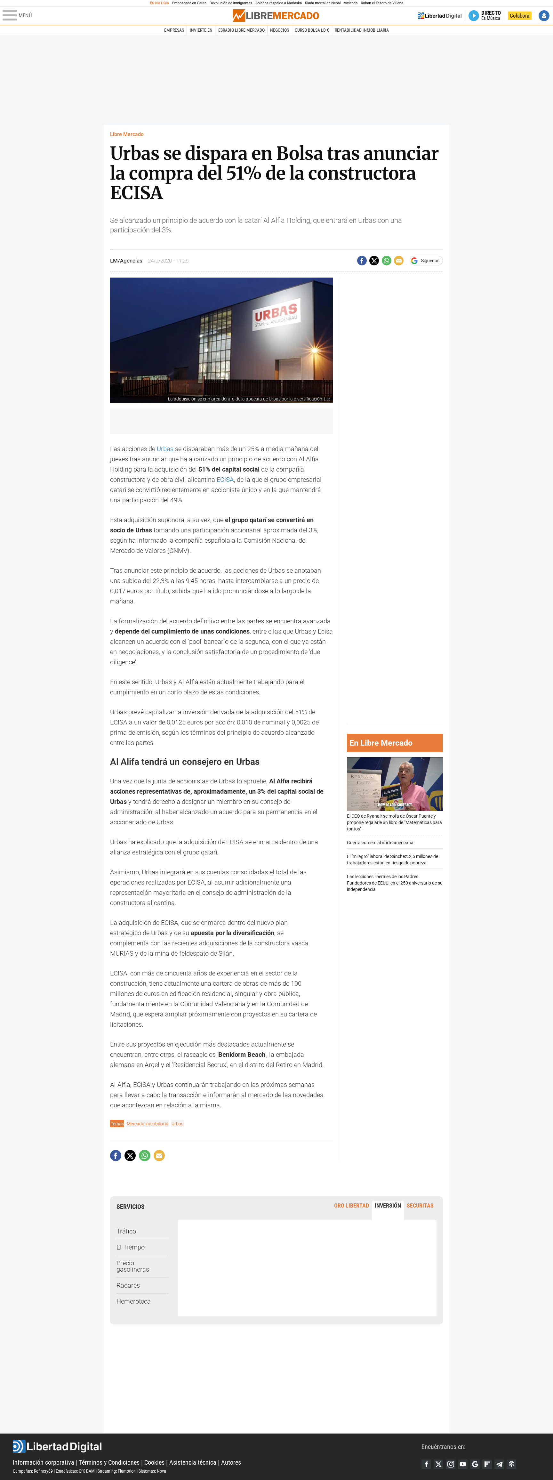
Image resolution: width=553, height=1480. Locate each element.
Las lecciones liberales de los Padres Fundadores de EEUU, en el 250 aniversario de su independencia (395, 883)
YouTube (463, 1464)
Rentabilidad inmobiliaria (362, 30)
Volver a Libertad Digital (439, 15)
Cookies (154, 1462)
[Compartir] (362, 260)
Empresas (174, 30)
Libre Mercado (127, 134)
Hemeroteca (133, 1301)
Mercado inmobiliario (147, 1123)
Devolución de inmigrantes (231, 3)
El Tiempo (130, 1247)
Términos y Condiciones (109, 1462)
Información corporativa (43, 1462)
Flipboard (487, 1464)
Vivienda (350, 3)
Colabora (519, 15)
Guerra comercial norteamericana (380, 843)
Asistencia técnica (192, 1462)
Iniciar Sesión (544, 15)
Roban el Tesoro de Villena (382, 3)
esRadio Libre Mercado (241, 30)
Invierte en (201, 30)
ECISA (225, 479)
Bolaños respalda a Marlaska (278, 3)
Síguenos (430, 260)
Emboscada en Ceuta (189, 3)
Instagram (450, 1464)
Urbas (166, 449)
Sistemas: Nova (152, 1471)
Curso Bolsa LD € (312, 30)
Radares (128, 1285)
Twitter (438, 1464)
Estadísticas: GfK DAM (75, 1471)
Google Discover (475, 1464)
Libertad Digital (217, 1446)
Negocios (279, 30)
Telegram (499, 1464)
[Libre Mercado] (275, 15)
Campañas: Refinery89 (33, 1471)
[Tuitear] (374, 260)
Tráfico (126, 1231)
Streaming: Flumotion (117, 1471)
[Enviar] (386, 260)
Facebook (426, 1464)
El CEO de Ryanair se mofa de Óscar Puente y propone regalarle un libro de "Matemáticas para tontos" (394, 823)
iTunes (511, 1464)
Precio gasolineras (132, 1266)
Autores (231, 1462)
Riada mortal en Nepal (323, 3)
